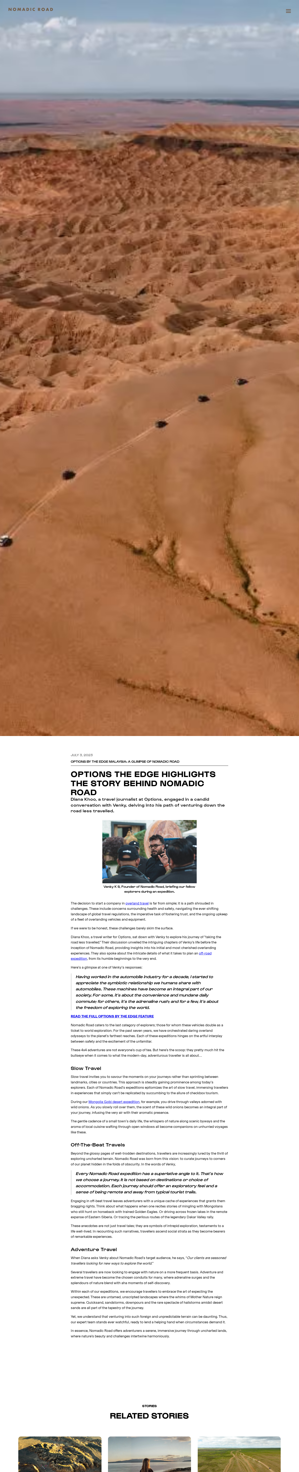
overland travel (137, 903)
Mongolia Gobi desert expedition (114, 1102)
